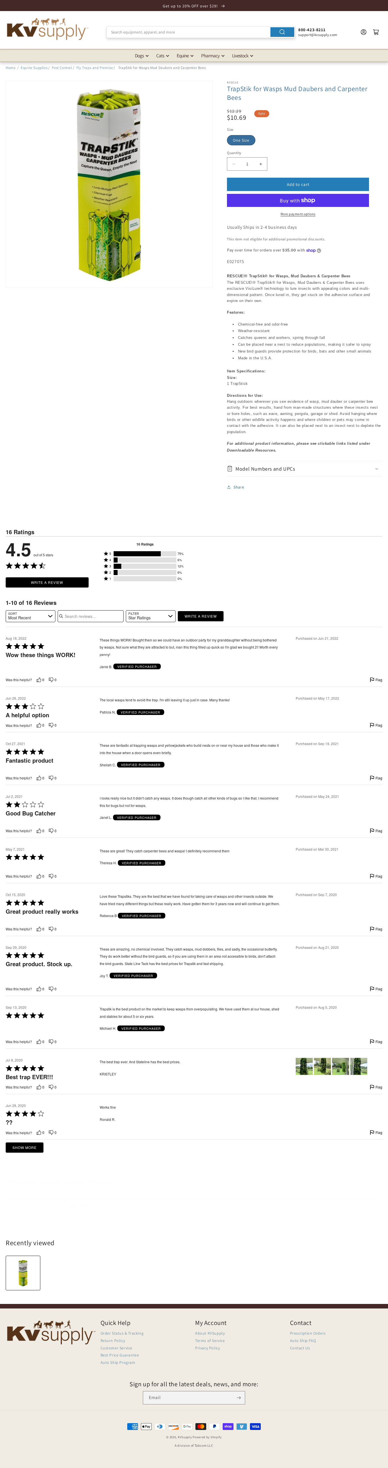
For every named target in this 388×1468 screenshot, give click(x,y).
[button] (304, 468)
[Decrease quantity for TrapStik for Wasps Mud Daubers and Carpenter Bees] (233, 164)
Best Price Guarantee (120, 1355)
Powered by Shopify (207, 1437)
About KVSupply (210, 1333)
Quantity (234, 152)
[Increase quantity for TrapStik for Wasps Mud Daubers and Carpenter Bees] (260, 164)
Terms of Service (210, 1340)
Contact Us (300, 1347)
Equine (183, 56)
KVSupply (185, 1437)
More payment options (298, 214)
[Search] (282, 32)
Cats (160, 56)
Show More (24, 1147)
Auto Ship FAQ (303, 1340)
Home (10, 67)
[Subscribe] (238, 1397)
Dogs (139, 56)
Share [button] (238, 487)
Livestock (240, 56)
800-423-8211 (311, 29)
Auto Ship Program (118, 1362)
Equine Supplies (34, 67)
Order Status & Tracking (122, 1333)
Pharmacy (210, 56)
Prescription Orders (308, 1333)
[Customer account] (363, 32)
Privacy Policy (207, 1347)
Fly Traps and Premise (94, 67)
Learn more (79, 1205)
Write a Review (47, 582)
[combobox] (201, 32)
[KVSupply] (48, 28)
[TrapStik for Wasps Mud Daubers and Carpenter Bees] (23, 1273)
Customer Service (117, 1347)
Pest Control (62, 67)
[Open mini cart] (376, 32)
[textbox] (194, 1193)
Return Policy (113, 1340)
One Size (241, 140)
